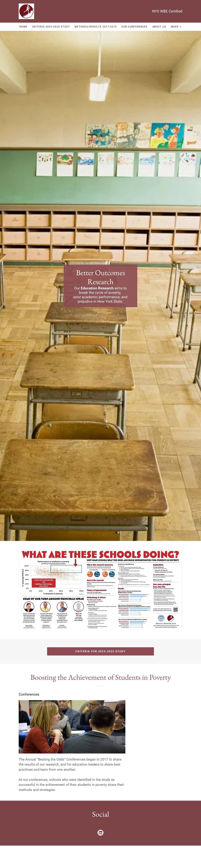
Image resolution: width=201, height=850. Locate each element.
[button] (176, 26)
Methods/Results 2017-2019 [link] (96, 26)
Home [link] (23, 26)
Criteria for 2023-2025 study (100, 651)
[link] (26, 11)
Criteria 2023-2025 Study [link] (51, 26)
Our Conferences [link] (134, 26)
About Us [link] (159, 26)
